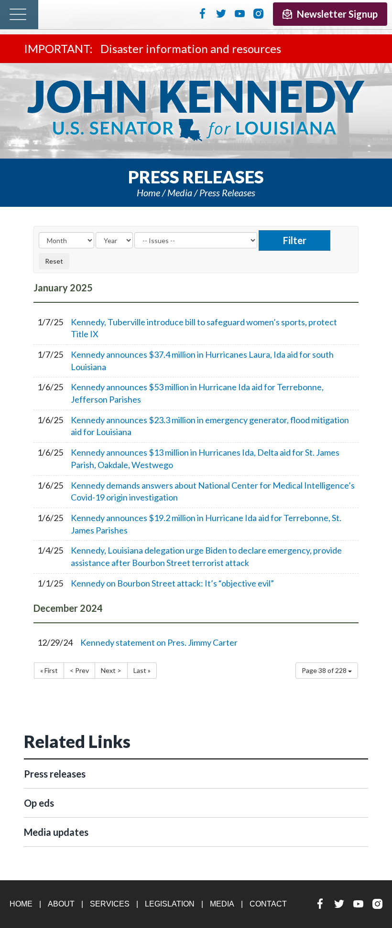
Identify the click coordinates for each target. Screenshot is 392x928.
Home (148, 192)
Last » (142, 670)
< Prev (79, 670)
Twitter (221, 13)
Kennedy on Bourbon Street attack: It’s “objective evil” (172, 583)
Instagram (258, 13)
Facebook (202, 13)
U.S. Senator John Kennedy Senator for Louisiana (196, 110)
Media (179, 192)
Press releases (227, 192)
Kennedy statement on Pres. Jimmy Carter (159, 642)
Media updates (56, 832)
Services (110, 904)
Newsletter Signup (337, 14)
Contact (268, 904)
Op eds (39, 803)
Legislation (170, 904)
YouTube (240, 13)
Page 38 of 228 (325, 670)
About (61, 904)
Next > (111, 670)
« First (49, 670)
